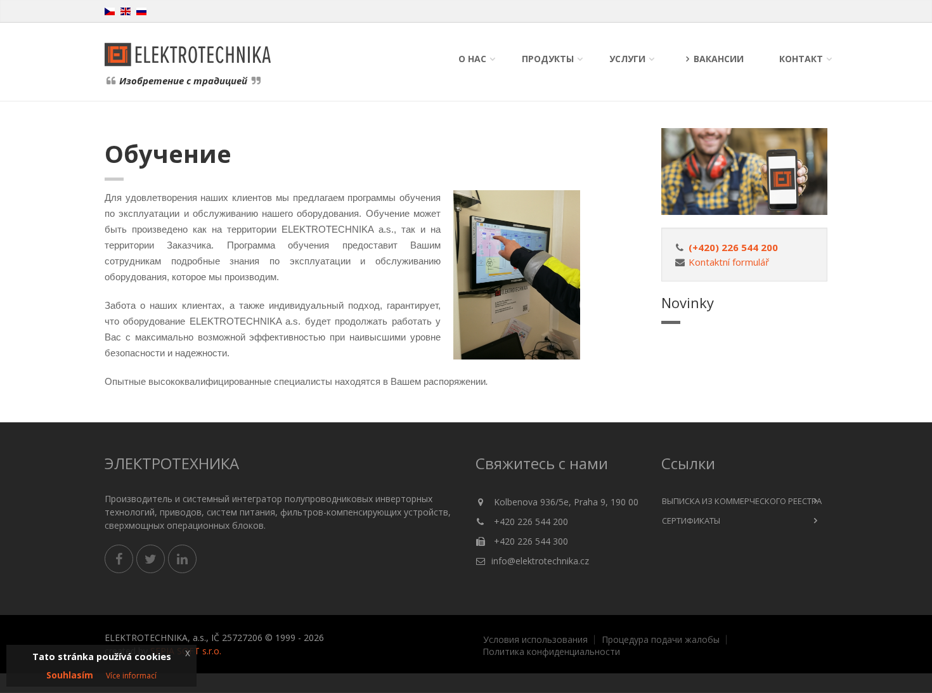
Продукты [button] (548, 59)
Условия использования (535, 640)
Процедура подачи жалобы (661, 640)
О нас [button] (472, 59)
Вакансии (719, 59)
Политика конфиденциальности (551, 651)
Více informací (131, 675)
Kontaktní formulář (729, 262)
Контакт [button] (801, 59)
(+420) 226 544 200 (733, 247)
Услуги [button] (627, 59)
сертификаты (691, 520)
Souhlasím (69, 675)
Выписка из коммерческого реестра (742, 501)
